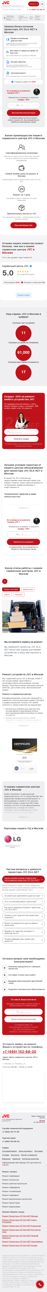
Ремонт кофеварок (10, 1195)
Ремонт (7, 594)
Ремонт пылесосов (10, 1180)
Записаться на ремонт (24, 542)
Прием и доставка (11, 589)
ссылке (5, 1165)
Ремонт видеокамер (11, 1207)
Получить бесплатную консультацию (23, 1019)
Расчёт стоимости (29, 1155)
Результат (19, 594)
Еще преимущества (23, 225)
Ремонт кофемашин (10, 1176)
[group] (12, 841)
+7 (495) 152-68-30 (37, 9)
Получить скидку (21, 439)
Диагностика (28, 589)
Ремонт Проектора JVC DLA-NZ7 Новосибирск (22, 1242)
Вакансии (6, 1159)
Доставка (38, 1151)
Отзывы (5, 1155)
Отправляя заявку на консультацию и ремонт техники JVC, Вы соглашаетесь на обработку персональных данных (23, 120)
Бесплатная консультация (23, 113)
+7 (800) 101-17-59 (10, 1132)
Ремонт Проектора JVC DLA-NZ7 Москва (20, 1216)
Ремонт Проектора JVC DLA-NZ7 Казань (19, 1245)
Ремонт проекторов (11, 1203)
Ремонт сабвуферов (11, 1187)
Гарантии (16, 1159)
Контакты (15, 1155)
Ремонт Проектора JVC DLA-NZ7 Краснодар (21, 1226)
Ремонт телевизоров (11, 1191)
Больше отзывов (23, 295)
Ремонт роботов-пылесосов (14, 1184)
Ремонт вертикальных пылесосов (17, 1199)
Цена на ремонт (26, 1151)
